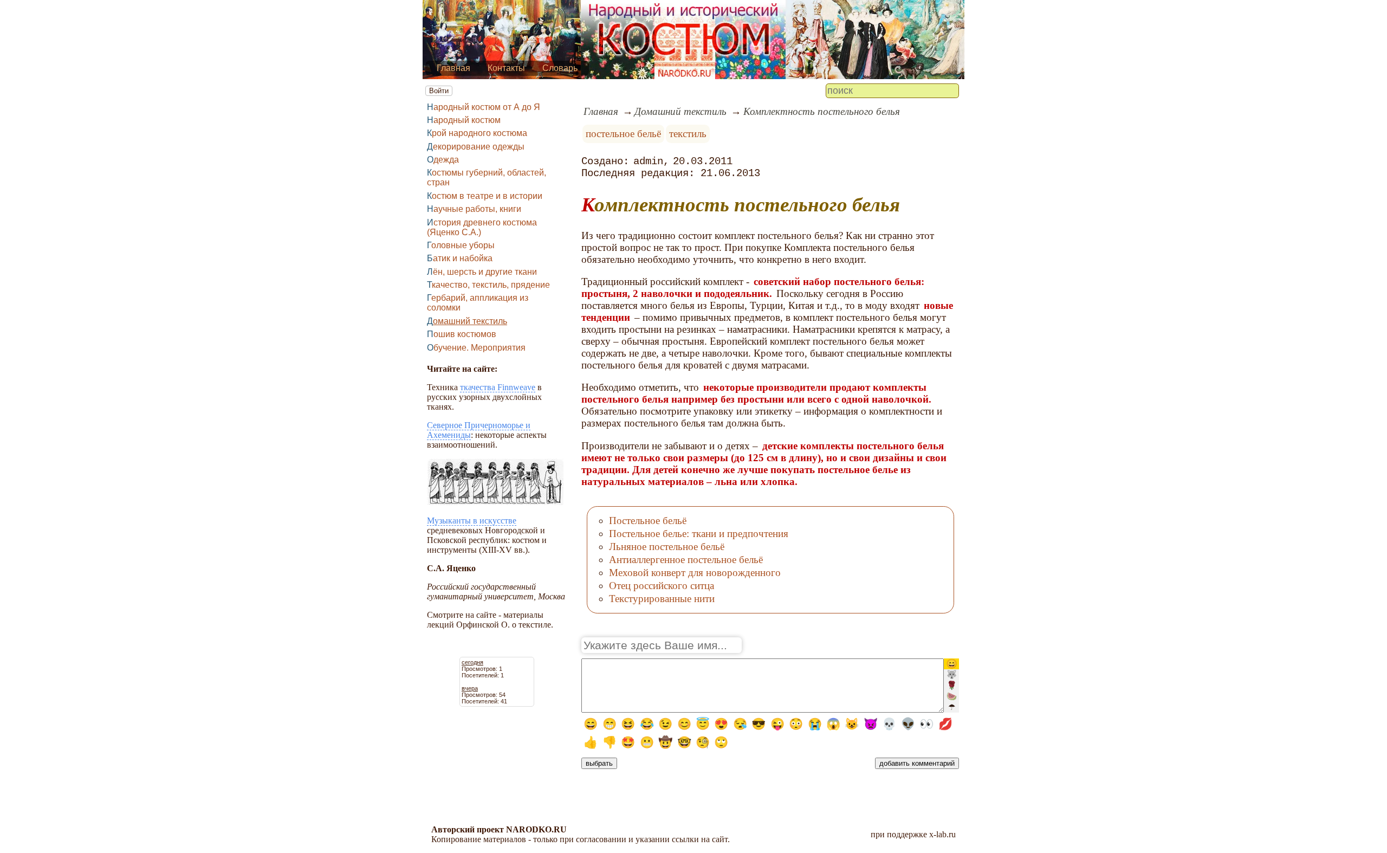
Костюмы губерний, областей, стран (486, 177)
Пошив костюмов (461, 334)
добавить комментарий (917, 763)
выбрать (599, 763)
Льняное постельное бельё (666, 546)
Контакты (506, 68)
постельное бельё (623, 133)
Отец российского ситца (661, 585)
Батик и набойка (459, 258)
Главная (453, 68)
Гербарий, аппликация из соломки (477, 302)
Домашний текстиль (467, 321)
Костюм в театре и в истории (484, 196)
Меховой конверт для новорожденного (695, 572)
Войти (439, 91)
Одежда (443, 159)
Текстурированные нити (662, 598)
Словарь (560, 68)
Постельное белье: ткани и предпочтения (698, 533)
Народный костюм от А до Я (483, 107)
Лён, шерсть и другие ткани (482, 271)
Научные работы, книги (474, 209)
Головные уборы (461, 245)
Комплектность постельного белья (821, 111)
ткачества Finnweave (497, 387)
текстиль (688, 133)
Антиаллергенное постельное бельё (686, 559)
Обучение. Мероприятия (476, 347)
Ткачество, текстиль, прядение (488, 284)
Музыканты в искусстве (471, 520)
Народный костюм (464, 120)
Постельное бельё (647, 520)
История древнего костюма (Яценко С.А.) (482, 227)
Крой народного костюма (477, 133)
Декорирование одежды (475, 146)
